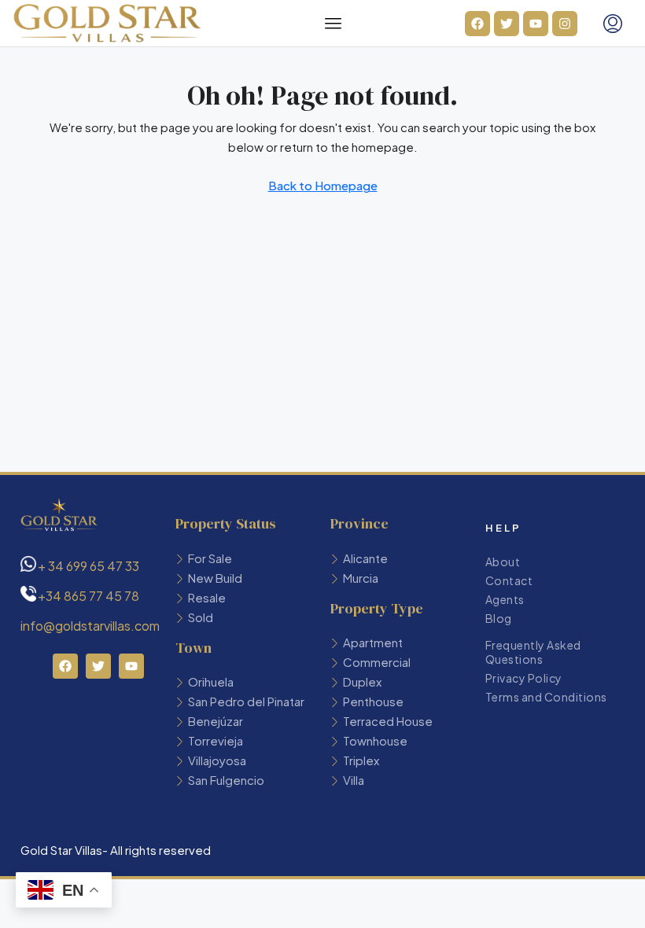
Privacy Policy (523, 678)
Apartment (373, 642)
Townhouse (375, 740)
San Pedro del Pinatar (246, 701)
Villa (353, 779)
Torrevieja (215, 740)
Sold (200, 616)
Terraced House (388, 720)
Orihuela (211, 681)
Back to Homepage (323, 185)
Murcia (360, 577)
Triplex (361, 760)
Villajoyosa (217, 760)
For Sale (210, 558)
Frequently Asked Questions (533, 652)
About (503, 561)
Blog (498, 618)
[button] (332, 23)
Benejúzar (215, 720)
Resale (207, 597)
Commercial (377, 661)
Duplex (362, 681)
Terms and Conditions (546, 697)
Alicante (365, 558)
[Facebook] (477, 23)
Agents (505, 599)
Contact (509, 580)
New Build (215, 577)
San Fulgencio (226, 779)
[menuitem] (612, 23)
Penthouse (373, 701)
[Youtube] (535, 23)
